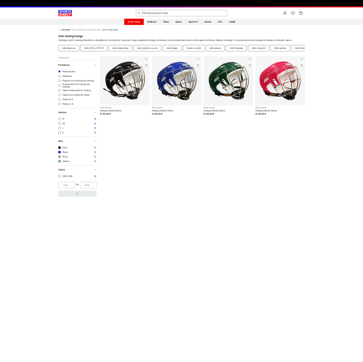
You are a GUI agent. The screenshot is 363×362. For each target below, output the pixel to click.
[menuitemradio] (77, 71)
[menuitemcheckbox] (77, 119)
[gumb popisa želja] (293, 13)
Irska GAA (82, 30)
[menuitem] (134, 22)
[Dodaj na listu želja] (146, 59)
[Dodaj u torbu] (146, 65)
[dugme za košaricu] (301, 13)
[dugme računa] (285, 13)
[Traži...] (139, 13)
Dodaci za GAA (94, 30)
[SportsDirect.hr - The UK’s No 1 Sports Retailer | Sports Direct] (65, 13)
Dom (74, 30)
